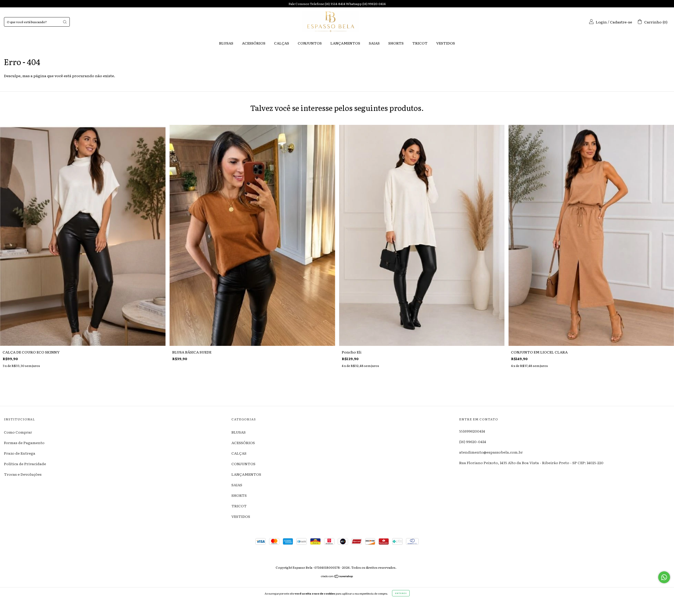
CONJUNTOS (310, 43)
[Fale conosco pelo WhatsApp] (664, 577)
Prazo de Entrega (19, 453)
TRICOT (420, 43)
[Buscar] (64, 21)
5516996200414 (472, 431)
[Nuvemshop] (337, 576)
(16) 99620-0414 (472, 441)
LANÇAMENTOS (345, 43)
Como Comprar (18, 432)
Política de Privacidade (25, 463)
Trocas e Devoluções (23, 474)
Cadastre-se (621, 21)
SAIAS (374, 43)
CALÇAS (281, 43)
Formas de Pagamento (24, 442)
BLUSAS (226, 43)
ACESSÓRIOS (253, 43)
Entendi (401, 593)
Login (601, 21)
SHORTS (396, 43)
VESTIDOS (445, 43)
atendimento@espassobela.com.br (491, 452)
